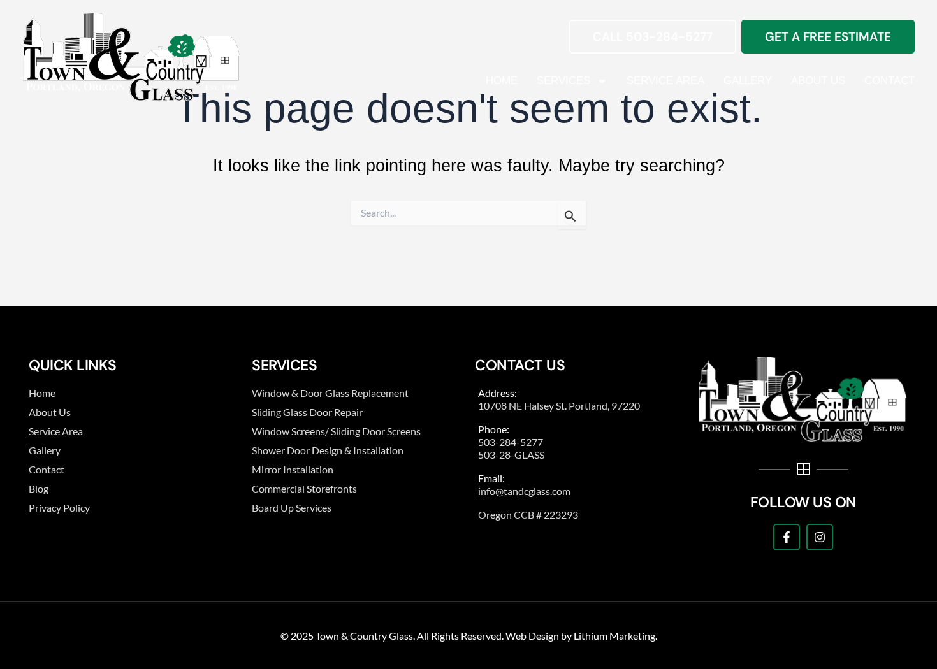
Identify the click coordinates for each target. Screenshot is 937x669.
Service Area (665, 81)
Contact (889, 81)
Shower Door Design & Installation (327, 450)
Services (563, 81)
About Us (818, 81)
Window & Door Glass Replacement (330, 393)
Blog (38, 488)
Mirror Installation (292, 469)
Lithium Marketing (614, 635)
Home (502, 81)
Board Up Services (291, 507)
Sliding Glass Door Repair (307, 412)
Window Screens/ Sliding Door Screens (336, 431)
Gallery (747, 81)
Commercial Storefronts (304, 488)
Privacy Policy (59, 507)
